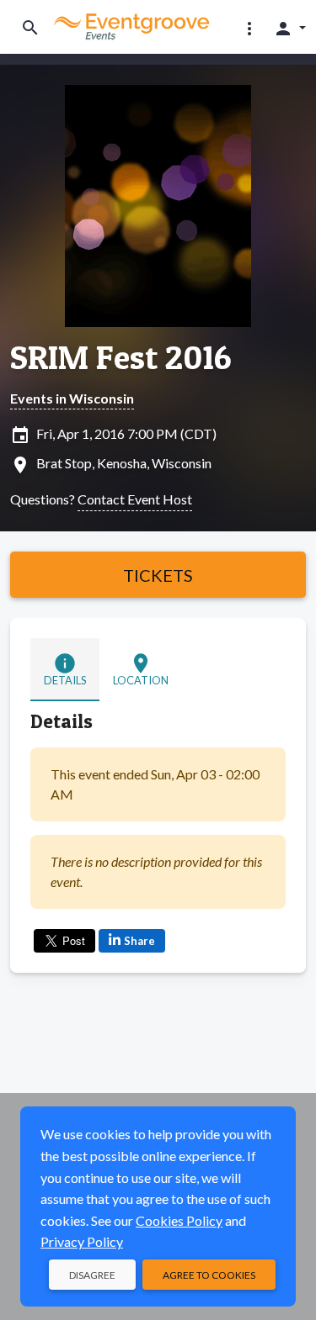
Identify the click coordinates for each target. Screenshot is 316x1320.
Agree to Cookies (209, 1275)
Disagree (92, 1275)
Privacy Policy (81, 1241)
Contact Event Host (135, 499)
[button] (249, 27)
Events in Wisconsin (72, 398)
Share (139, 941)
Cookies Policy (179, 1220)
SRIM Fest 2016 (120, 357)
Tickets (158, 575)
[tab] (64, 669)
